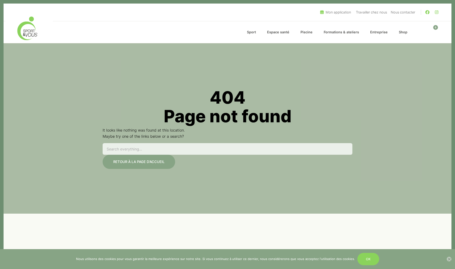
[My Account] (421, 32)
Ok (368, 259)
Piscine (306, 32)
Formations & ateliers (341, 32)
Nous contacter (403, 12)
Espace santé (278, 32)
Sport (251, 32)
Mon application (338, 12)
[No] (449, 259)
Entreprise (379, 32)
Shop (403, 32)
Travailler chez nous (371, 12)
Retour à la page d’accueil (138, 162)
